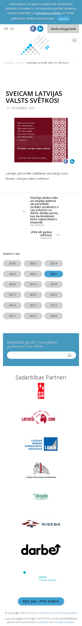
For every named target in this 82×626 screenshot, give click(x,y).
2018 (53, 284)
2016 (33, 295)
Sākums (8, 62)
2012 (53, 305)
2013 (33, 305)
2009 (53, 316)
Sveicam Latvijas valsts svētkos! (48, 62)
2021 (53, 274)
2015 (53, 295)
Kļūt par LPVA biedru (41, 601)
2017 (12, 295)
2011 (12, 316)
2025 (33, 263)
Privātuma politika (63, 622)
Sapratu (63, 18)
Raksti (20, 62)
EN (12, 29)
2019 (33, 284)
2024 (53, 263)
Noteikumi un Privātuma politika (58, 613)
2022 (33, 274)
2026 (12, 263)
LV (6, 28)
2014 (12, 305)
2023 (12, 274)
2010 (33, 316)
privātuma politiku (48, 13)
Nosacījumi (42, 622)
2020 (12, 284)
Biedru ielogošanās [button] (63, 29)
